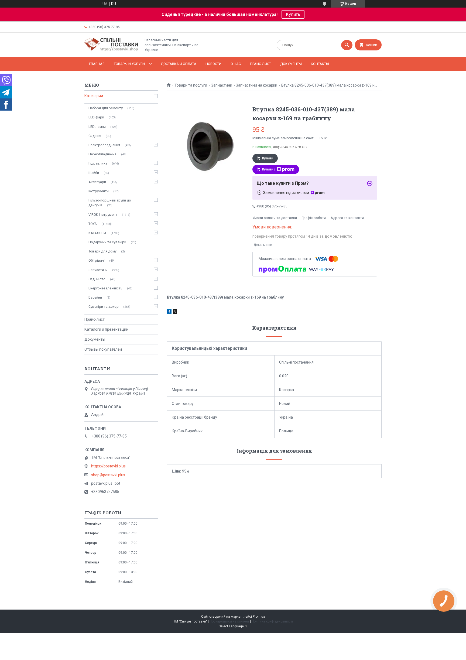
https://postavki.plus (108, 466)
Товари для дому (102, 251)
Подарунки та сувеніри (107, 242)
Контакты (320, 64)
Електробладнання (104, 145)
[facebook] (169, 312)
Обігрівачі (96, 260)
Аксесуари (97, 182)
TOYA (92, 224)
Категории (93, 96)
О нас (236, 64)
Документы (291, 64)
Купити (267, 158)
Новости (213, 64)
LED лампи (97, 127)
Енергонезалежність (105, 288)
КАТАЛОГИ (97, 233)
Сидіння (94, 136)
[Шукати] (346, 45)
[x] (175, 312)
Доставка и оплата (178, 64)
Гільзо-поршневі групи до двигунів (109, 202)
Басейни (95, 297)
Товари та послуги (190, 85)
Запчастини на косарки (256, 85)
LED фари (96, 117)
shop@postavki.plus (108, 475)
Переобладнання (102, 154)
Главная (97, 64)
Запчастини (221, 85)
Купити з (269, 169)
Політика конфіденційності (272, 621)
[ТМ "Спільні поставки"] (111, 50)
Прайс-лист (260, 64)
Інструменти (98, 191)
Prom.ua (259, 616)
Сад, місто (96, 279)
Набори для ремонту (105, 108)
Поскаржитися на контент (229, 621)
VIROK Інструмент (102, 215)
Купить (293, 14)
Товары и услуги (129, 64)
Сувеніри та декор (103, 307)
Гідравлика (97, 163)
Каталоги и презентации (106, 329)
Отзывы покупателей (103, 349)
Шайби (93, 173)
